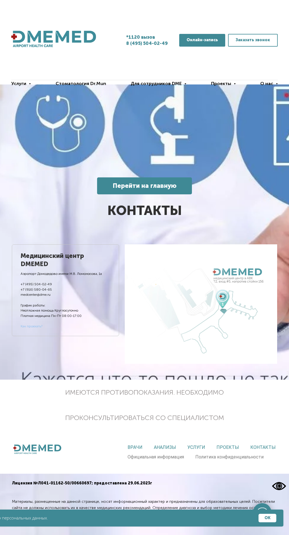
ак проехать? (32, 326)
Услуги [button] (19, 83)
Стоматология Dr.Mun (81, 83)
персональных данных (24, 518)
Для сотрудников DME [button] (157, 83)
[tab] (65, 290)
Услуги (196, 447)
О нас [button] (267, 83)
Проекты (227, 447)
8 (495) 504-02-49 (147, 43)
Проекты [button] (221, 83)
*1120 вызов (140, 37)
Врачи (135, 447)
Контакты (263, 447)
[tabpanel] (201, 304)
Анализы (165, 447)
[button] (253, 40)
